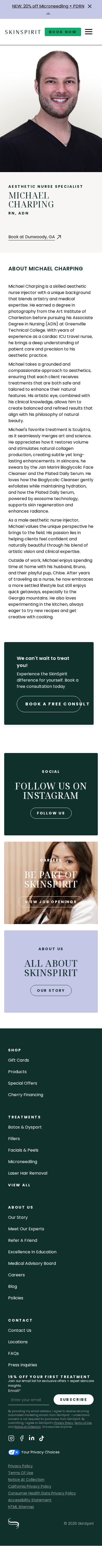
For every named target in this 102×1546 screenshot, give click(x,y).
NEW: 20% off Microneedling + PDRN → (48, 9)
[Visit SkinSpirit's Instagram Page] (11, 1439)
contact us (19, 1330)
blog (12, 1286)
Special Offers (22, 1083)
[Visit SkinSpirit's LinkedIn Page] (31, 1439)
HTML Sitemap (21, 1506)
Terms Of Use (20, 1472)
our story (51, 990)
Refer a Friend (22, 1240)
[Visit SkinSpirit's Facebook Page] (22, 1439)
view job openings (51, 901)
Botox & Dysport (25, 1127)
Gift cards (18, 1060)
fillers (14, 1139)
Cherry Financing (25, 1095)
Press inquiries (22, 1365)
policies (15, 1298)
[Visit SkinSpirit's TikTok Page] (41, 1439)
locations (18, 1342)
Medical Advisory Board (32, 1263)
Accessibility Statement (30, 1500)
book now (63, 32)
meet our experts (26, 1229)
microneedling (22, 1162)
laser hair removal (27, 1173)
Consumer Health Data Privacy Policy (42, 1493)
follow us (51, 813)
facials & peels (23, 1150)
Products (17, 1072)
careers (16, 1275)
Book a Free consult (53, 704)
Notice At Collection (26, 1479)
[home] (23, 32)
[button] (90, 6)
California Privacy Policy (29, 1486)
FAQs (13, 1353)
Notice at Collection (27, 1427)
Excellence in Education (32, 1252)
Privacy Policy (63, 1423)
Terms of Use (83, 1423)
